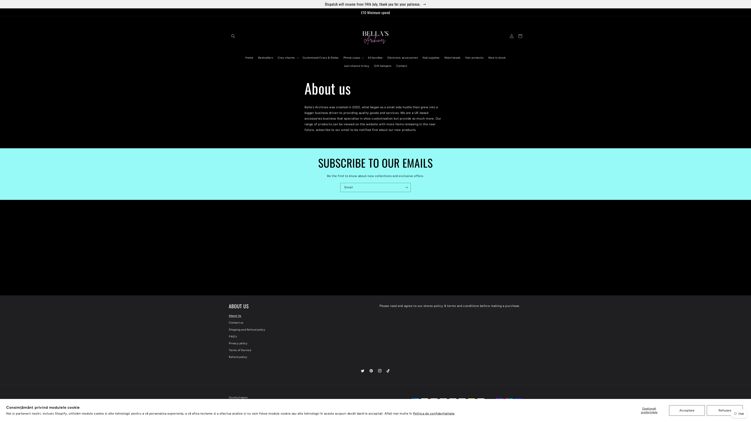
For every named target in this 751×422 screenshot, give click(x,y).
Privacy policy (238, 343)
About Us (235, 315)
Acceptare (686, 410)
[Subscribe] (406, 187)
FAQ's (233, 336)
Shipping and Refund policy (247, 329)
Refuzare (725, 410)
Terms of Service (240, 350)
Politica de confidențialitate (434, 413)
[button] (233, 36)
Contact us (236, 322)
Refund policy (238, 357)
